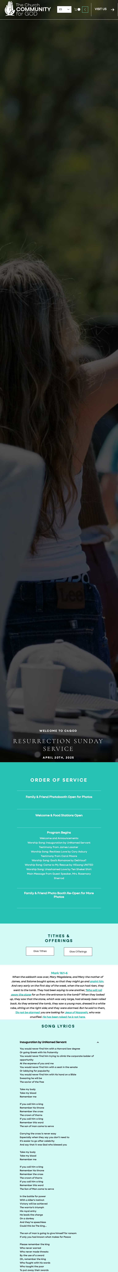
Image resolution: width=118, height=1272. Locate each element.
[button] (77, 9)
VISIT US (100, 9)
